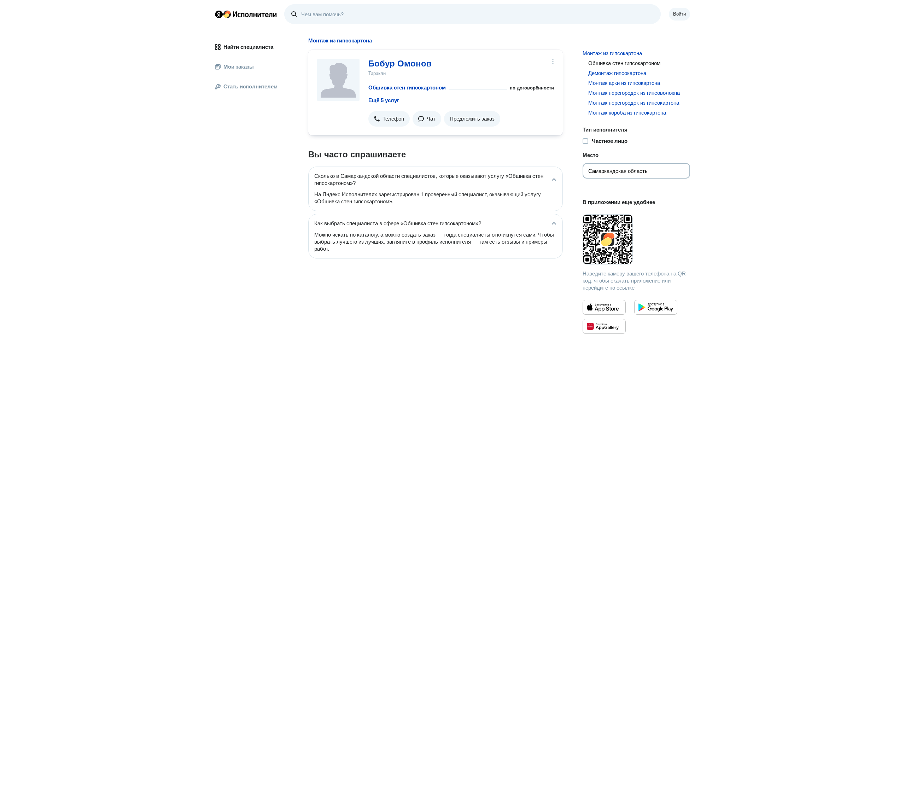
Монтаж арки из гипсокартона (624, 83)
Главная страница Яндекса (219, 14)
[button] (389, 119)
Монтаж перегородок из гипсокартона (633, 103)
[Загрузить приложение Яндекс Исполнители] (636, 239)
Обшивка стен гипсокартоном (407, 88)
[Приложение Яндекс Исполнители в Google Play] (655, 307)
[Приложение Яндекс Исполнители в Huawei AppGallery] (604, 326)
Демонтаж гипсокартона (617, 73)
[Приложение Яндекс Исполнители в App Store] (604, 307)
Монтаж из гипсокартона (612, 53)
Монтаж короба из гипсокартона (627, 113)
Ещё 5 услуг (383, 100)
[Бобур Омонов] (338, 80)
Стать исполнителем (250, 86)
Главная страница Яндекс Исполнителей (246, 14)
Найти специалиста (248, 47)
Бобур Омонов (400, 63)
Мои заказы (238, 67)
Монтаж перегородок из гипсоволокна (634, 93)
